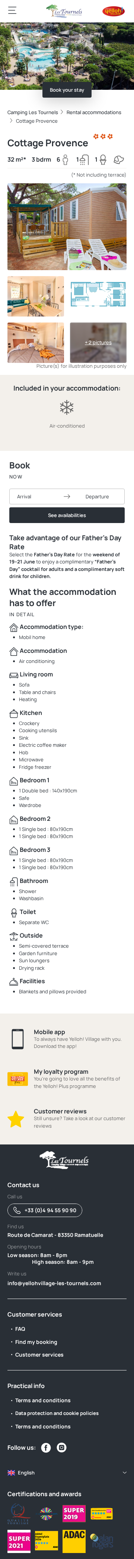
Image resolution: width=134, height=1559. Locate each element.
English (26, 1472)
